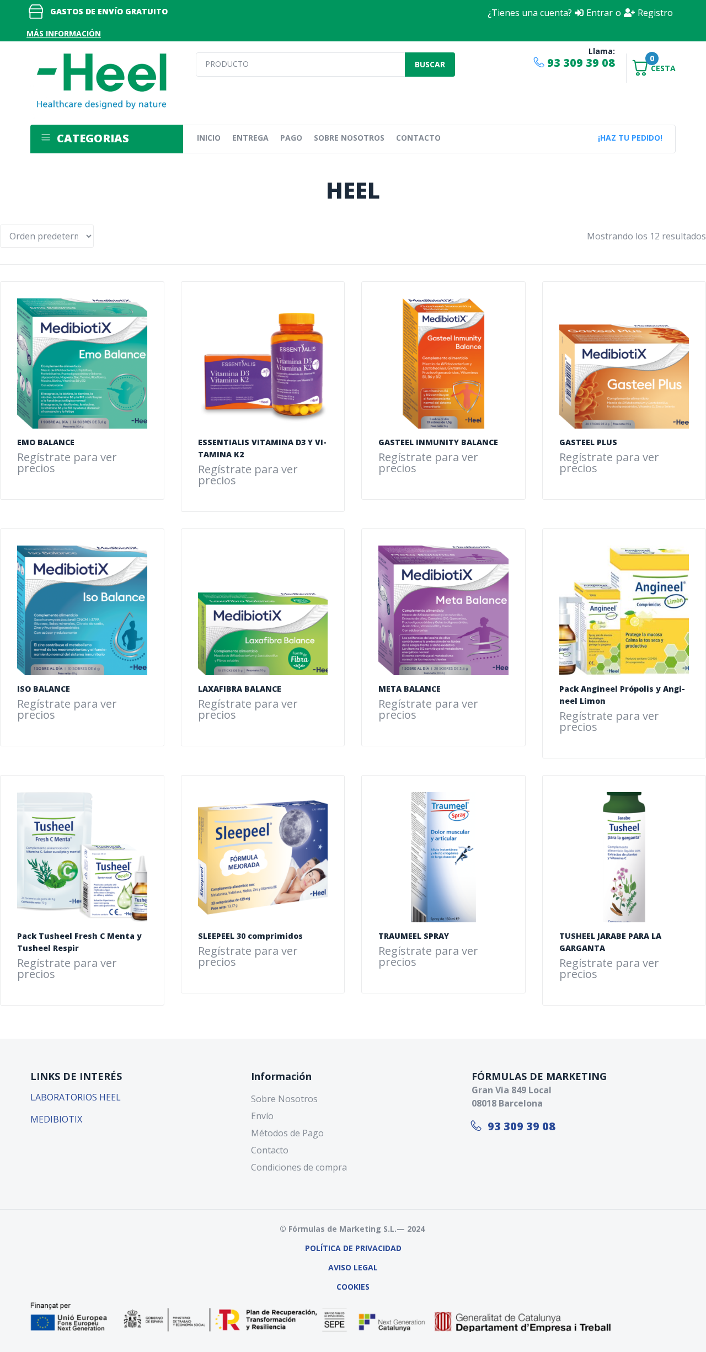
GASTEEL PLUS (588, 442)
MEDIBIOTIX (56, 1119)
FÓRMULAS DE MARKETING (539, 1076)
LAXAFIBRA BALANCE (239, 688)
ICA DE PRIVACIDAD (365, 1248)
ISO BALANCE (43, 688)
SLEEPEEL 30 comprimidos (250, 936)
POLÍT (316, 1248)
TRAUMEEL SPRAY (413, 936)
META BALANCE (409, 688)
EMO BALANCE (45, 442)
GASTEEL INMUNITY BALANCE (438, 442)
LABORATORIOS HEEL (75, 1097)
